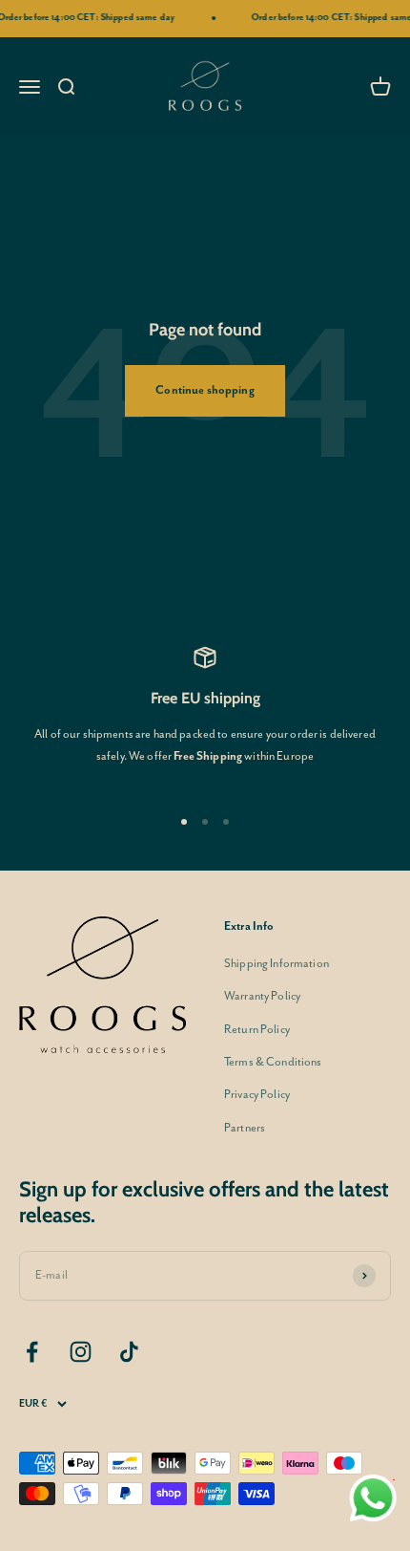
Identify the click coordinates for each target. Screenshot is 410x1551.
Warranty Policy (262, 996)
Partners (244, 1128)
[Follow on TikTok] (129, 1352)
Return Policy (257, 1030)
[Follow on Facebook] (32, 1352)
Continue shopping (204, 390)
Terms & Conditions (273, 1062)
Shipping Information (276, 964)
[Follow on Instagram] (80, 1352)
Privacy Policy (257, 1095)
